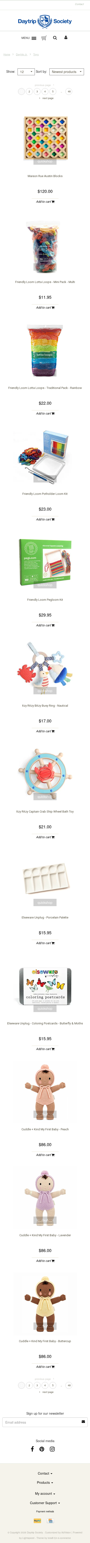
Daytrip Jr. (21, 54)
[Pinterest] (41, 1449)
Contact (79, 4)
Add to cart (43, 201)
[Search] (55, 38)
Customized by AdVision (58, 1532)
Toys (36, 54)
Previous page (43, 85)
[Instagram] (52, 1449)
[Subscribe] (83, 1420)
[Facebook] (32, 1449)
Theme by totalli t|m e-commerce (53, 1538)
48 (69, 91)
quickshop (45, 161)
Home (6, 54)
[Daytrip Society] (45, 22)
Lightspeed (28, 1538)
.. (61, 91)
